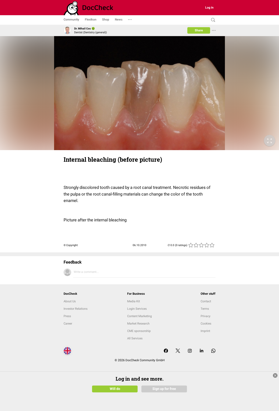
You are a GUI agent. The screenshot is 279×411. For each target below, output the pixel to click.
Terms (205, 308)
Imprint (205, 331)
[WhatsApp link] (213, 351)
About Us (70, 301)
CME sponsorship (139, 331)
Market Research (138, 323)
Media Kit (133, 301)
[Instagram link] (190, 351)
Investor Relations (75, 308)
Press (67, 316)
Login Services (137, 308)
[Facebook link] (166, 351)
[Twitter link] (178, 351)
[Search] (212, 20)
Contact (206, 301)
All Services (135, 338)
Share (199, 30)
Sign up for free (164, 389)
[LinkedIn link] (201, 351)
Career (68, 323)
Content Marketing (139, 316)
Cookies (206, 323)
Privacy (205, 316)
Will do (115, 389)
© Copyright (71, 245)
